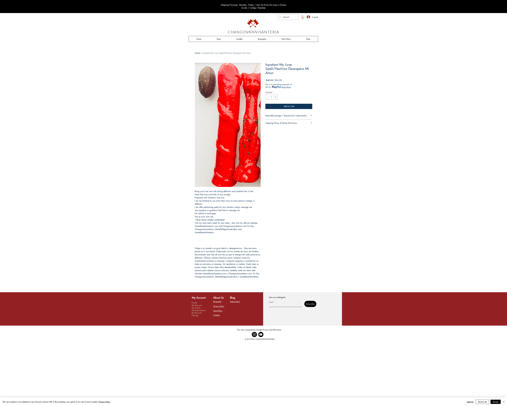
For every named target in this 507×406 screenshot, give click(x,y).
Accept (495, 401)
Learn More (286, 87)
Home (197, 53)
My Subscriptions (199, 310)
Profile (194, 302)
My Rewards (197, 312)
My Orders (196, 307)
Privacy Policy (104, 401)
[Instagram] (254, 334)
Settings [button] (470, 401)
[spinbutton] (271, 97)
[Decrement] (267, 97)
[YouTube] (260, 334)
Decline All (482, 401)
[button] (303, 17)
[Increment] (275, 97)
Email (271, 302)
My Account (197, 305)
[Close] (503, 402)
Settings (195, 315)
